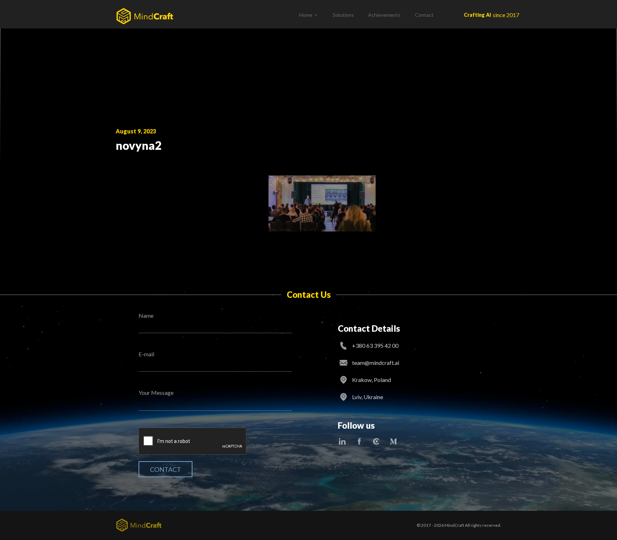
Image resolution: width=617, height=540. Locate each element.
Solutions (343, 15)
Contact (424, 15)
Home (305, 15)
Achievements (384, 15)
